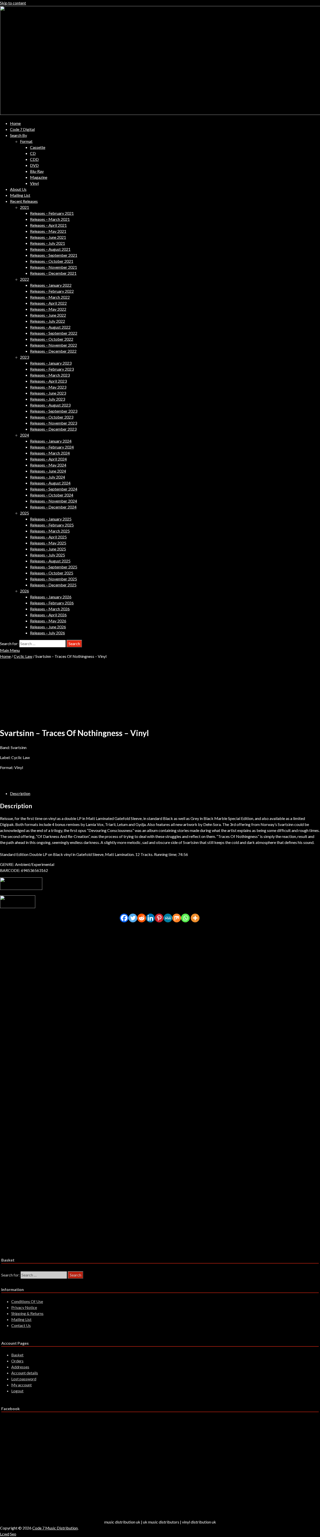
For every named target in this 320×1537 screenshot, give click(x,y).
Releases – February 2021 (52, 213)
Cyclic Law (23, 656)
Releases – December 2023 (53, 429)
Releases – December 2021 (53, 273)
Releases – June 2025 (48, 548)
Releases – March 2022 (50, 297)
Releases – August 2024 (50, 483)
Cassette (37, 147)
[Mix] (176, 918)
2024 (24, 435)
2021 (24, 207)
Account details (24, 1372)
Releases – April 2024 (48, 459)
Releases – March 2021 (50, 219)
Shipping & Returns (27, 1313)
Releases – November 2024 (53, 501)
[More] (195, 918)
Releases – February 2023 (52, 369)
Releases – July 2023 (47, 399)
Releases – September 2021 (53, 255)
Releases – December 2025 (53, 584)
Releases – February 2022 (52, 291)
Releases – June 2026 (48, 626)
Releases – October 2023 (51, 417)
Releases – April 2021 (48, 225)
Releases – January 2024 (51, 441)
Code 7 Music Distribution (55, 1528)
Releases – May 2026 (48, 620)
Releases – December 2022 (53, 351)
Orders (17, 1360)
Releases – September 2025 (53, 566)
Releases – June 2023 (48, 393)
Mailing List (20, 195)
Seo (13, 1534)
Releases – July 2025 (47, 554)
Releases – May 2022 (48, 309)
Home (15, 123)
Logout (17, 1390)
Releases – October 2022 (51, 339)
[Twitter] (132, 918)
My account (21, 1384)
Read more (29, 969)
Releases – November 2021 (53, 267)
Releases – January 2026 (51, 596)
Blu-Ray (37, 171)
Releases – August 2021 (50, 249)
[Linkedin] (150, 918)
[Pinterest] (159, 918)
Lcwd (4, 1534)
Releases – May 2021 (48, 231)
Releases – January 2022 (51, 285)
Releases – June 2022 (48, 315)
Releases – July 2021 (47, 243)
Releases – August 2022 (50, 327)
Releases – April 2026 (48, 614)
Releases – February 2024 (52, 447)
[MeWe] (168, 918)
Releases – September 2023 (53, 411)
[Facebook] (124, 918)
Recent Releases (24, 201)
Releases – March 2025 (50, 530)
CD (33, 153)
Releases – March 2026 (50, 608)
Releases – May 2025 (48, 542)
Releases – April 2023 (48, 381)
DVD (34, 165)
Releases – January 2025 (51, 518)
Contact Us (21, 1325)
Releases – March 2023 (50, 375)
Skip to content (13, 2)
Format (26, 141)
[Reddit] (141, 918)
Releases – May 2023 (48, 387)
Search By (18, 135)
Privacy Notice (24, 1307)
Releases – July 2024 (47, 477)
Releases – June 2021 (48, 237)
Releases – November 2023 (53, 423)
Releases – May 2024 (48, 465)
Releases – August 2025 (50, 560)
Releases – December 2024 (53, 507)
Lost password (23, 1378)
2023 (24, 357)
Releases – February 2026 (52, 602)
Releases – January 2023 (51, 363)
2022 (24, 279)
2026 (24, 590)
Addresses (20, 1366)
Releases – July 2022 (47, 321)
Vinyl (34, 183)
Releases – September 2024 (53, 489)
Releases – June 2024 (48, 471)
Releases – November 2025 (53, 578)
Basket (17, 1354)
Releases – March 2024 (50, 453)
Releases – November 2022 (53, 345)
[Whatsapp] (185, 918)
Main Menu (10, 650)
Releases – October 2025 (51, 572)
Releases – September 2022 (53, 333)
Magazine (38, 177)
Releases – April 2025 (48, 536)
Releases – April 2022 (48, 303)
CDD (34, 159)
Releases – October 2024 (51, 495)
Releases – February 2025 (52, 524)
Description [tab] (20, 793)
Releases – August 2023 (50, 405)
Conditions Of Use (27, 1301)
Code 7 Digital (22, 129)
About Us (18, 189)
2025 (24, 513)
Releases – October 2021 (51, 261)
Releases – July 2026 (47, 632)
